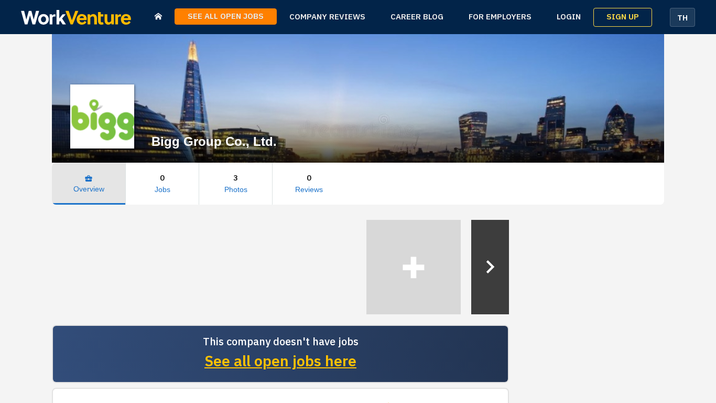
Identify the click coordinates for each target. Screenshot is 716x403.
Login (569, 17)
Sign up (622, 17)
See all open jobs (226, 16)
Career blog (416, 17)
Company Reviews (327, 17)
